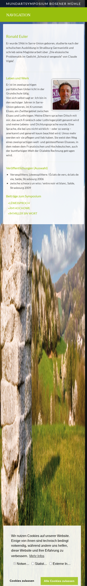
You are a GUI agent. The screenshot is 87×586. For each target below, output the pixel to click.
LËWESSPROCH (19, 203)
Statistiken (41, 563)
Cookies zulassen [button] (22, 580)
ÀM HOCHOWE (19, 208)
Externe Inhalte (62, 563)
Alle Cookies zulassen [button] (59, 581)
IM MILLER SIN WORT (23, 213)
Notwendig (23, 563)
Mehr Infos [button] (36, 556)
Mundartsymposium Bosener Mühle (43, 3)
